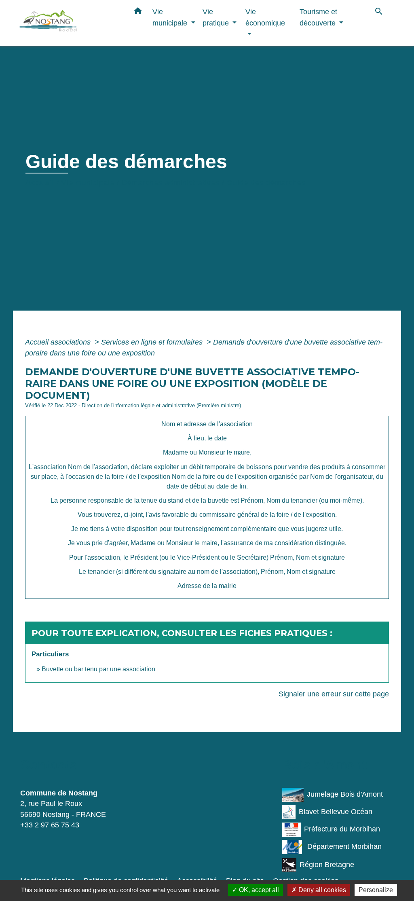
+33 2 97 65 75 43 (49, 825)
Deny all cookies (321, 889)
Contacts (48, 764)
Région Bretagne (327, 865)
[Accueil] (69, 23)
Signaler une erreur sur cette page (334, 694)
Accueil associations (59, 342)
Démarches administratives (171, 183)
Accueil (39, 183)
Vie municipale (87, 183)
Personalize (376, 889)
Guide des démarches (266, 183)
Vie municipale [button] (170, 17)
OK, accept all (258, 889)
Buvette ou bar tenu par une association (98, 669)
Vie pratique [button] (217, 17)
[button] (138, 12)
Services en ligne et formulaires (153, 342)
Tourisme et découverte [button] (319, 17)
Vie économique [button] (265, 17)
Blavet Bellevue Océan (335, 812)
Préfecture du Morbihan (342, 829)
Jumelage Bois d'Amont (345, 794)
